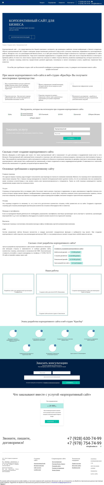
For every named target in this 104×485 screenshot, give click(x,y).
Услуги (42, 2)
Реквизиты (94, 471)
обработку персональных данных (82, 142)
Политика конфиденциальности (96, 461)
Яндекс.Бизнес (56, 470)
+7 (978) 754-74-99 (84, 443)
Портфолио (52, 2)
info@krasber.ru (96, 3)
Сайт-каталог (37, 467)
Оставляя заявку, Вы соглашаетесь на (73, 142)
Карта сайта (94, 474)
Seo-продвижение (52, 401)
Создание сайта (12, 45)
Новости (62, 2)
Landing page (37, 470)
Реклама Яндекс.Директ (58, 464)
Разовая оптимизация (58, 468)
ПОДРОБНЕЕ (10, 290)
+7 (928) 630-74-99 (84, 438)
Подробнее (50, 421)
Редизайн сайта (56, 466)
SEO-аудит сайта (76, 465)
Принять (3, 484)
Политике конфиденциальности (61, 482)
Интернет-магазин (39, 465)
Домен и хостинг (76, 463)
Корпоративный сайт (39, 463)
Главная (4, 45)
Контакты (70, 2)
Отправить (70, 138)
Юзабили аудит (76, 467)
